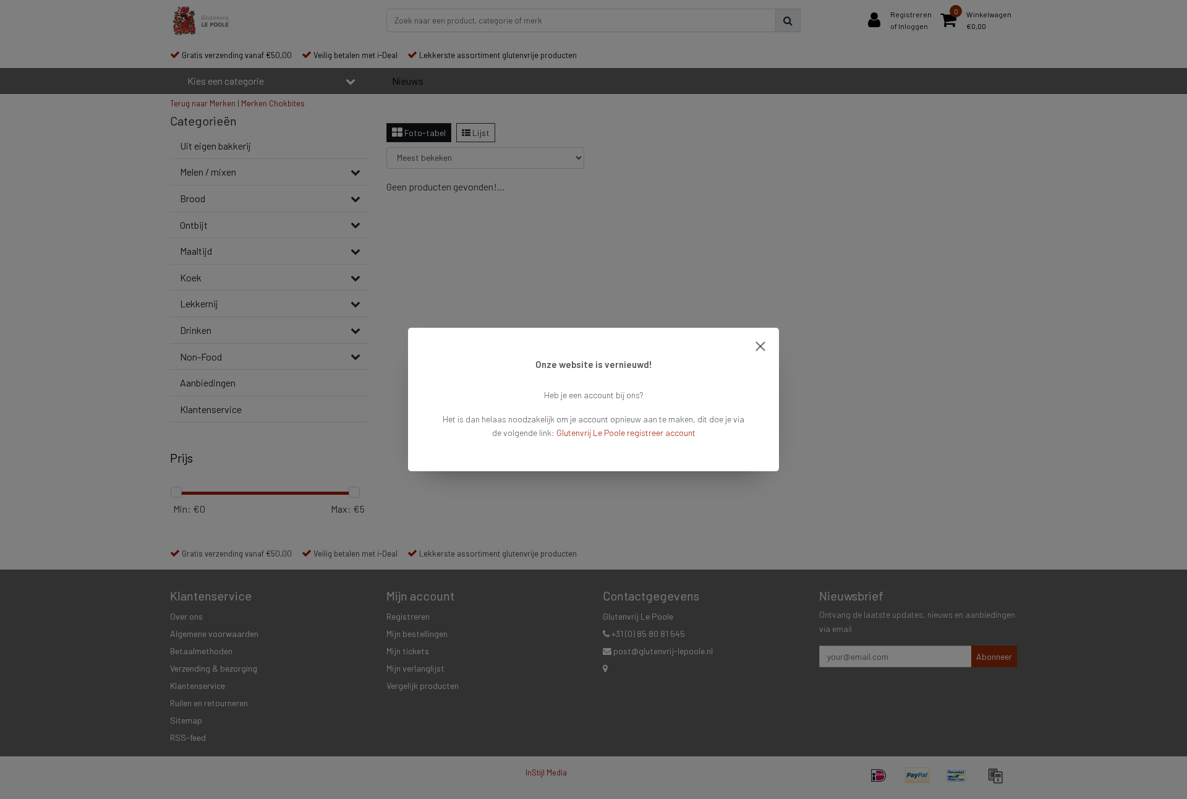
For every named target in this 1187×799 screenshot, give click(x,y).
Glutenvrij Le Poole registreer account (626, 432)
